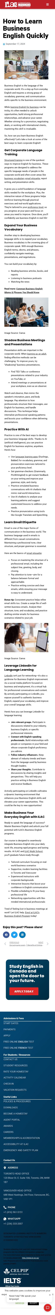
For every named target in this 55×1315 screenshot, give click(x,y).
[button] (47, 4)
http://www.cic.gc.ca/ (30, 1258)
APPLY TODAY (23, 991)
